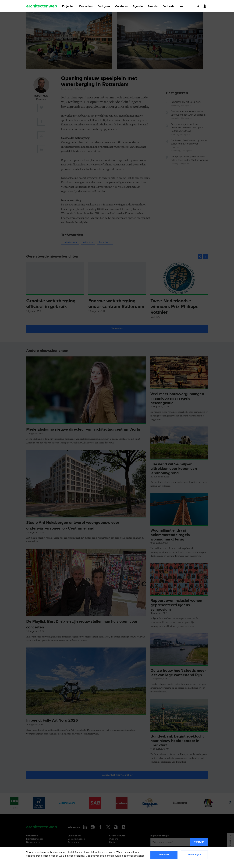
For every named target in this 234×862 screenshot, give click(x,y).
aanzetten (139, 855)
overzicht (79, 855)
